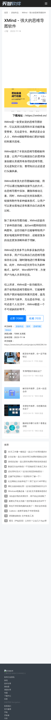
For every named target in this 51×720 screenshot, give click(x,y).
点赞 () (17, 318)
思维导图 (37, 326)
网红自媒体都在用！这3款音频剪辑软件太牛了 (28, 486)
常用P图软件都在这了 (32, 371)
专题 (6, 693)
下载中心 (7, 696)
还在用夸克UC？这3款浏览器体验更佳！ (26, 471)
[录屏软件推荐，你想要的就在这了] (12, 410)
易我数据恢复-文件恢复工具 (21, 516)
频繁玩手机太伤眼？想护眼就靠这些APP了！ (28, 501)
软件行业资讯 (9, 677)
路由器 (6, 686)
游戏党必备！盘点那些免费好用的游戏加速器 (28, 461)
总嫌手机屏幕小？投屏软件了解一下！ (25, 476)
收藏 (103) (35, 318)
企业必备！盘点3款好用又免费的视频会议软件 (28, 456)
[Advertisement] (25, 60)
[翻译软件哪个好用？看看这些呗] (12, 428)
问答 (6, 699)
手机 (6, 712)
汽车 (6, 718)
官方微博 (7, 709)
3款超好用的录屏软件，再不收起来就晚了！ (28, 496)
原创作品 (15, 12)
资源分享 (7, 690)
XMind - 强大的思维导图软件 (34, 12)
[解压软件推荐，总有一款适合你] (12, 393)
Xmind (8, 330)
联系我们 (7, 706)
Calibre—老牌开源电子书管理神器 (24, 511)
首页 (6, 12)
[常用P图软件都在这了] (12, 375)
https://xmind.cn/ (36, 115)
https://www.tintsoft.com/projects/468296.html (26, 344)
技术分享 (7, 683)
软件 (28, 326)
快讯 (6, 680)
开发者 (6, 715)
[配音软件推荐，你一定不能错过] (12, 358)
